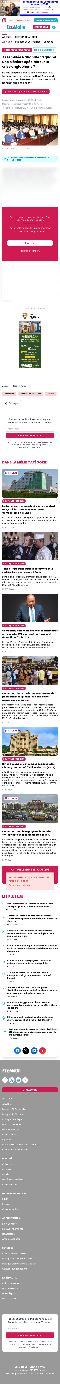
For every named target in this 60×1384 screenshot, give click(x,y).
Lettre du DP (9, 1298)
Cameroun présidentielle (15, 1149)
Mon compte (9, 1223)
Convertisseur (10, 1184)
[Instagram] (42, 1050)
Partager (14, 403)
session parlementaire (31, 394)
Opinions (7, 1139)
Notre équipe (9, 1293)
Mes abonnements (12, 1228)
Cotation (7, 1164)
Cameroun (9, 394)
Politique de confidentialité (17, 1258)
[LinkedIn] (34, 1050)
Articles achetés (11, 1239)
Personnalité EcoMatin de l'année (20, 1144)
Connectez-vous (35, 220)
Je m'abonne (41, 27)
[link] (30, 340)
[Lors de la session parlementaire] (30, 130)
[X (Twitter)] (25, 1050)
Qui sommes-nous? (13, 1283)
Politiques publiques (12, 1119)
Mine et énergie (10, 1129)
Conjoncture (9, 1134)
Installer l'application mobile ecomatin (27, 91)
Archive (51, 394)
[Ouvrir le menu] (4, 27)
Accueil (5, 386)
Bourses (6, 1169)
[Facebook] (17, 1050)
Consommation (10, 1209)
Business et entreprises (14, 1109)
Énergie (6, 1204)
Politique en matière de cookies (19, 1263)
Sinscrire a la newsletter (30, 435)
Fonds (5, 1174)
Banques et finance (13, 1114)
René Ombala (45, 107)
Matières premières (13, 1179)
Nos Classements (11, 1124)
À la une (7, 1104)
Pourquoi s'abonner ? (30, 250)
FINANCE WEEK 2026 (46, 20)
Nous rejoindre (10, 1288)
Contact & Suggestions (14, 1268)
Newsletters (8, 1234)
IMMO (5, 1199)
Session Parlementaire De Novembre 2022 (20, 386)
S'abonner (30, 243)
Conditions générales (14, 1253)
